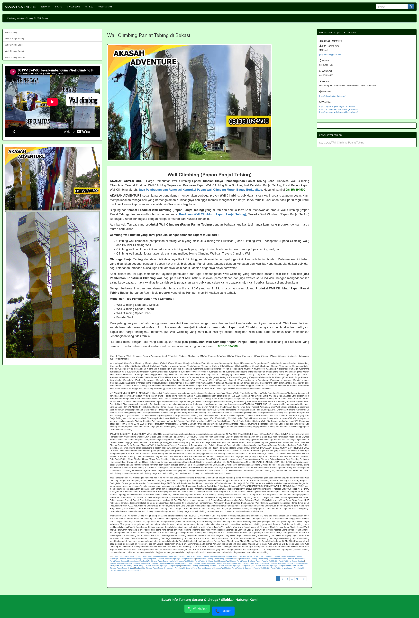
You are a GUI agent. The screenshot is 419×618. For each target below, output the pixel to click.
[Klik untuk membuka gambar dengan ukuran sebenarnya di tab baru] (189, 102)
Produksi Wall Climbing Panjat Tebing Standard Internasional (263, 559)
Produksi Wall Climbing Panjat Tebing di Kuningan (233, 568)
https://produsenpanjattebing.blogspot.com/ (338, 109)
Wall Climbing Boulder (15, 57)
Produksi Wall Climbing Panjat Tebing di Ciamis (198, 566)
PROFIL (58, 6)
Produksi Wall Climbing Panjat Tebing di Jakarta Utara (172, 563)
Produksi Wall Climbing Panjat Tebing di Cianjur (235, 566)
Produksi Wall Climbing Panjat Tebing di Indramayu (154, 568)
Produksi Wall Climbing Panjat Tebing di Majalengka (273, 568)
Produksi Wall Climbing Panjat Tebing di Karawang (194, 568)
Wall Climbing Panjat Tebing (347, 142)
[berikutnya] (304, 578)
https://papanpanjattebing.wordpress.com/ (337, 106)
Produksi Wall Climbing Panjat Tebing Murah (184, 556)
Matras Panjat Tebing (14, 38)
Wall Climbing (11, 32)
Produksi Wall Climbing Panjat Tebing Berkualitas (253, 556)
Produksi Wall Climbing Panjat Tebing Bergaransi (138, 559)
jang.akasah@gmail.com (330, 54)
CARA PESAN (73, 6)
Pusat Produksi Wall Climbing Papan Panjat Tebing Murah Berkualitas (140, 556)
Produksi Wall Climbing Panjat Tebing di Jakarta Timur (130, 563)
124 (298, 578)
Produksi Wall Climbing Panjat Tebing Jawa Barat (212, 563)
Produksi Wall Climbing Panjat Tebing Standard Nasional (217, 559)
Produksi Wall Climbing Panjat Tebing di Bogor (162, 566)
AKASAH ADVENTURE (20, 6)
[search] (411, 6)
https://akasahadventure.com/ (332, 96)
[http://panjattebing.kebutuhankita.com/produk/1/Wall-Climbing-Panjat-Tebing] (52, 285)
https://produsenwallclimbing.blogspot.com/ (338, 112)
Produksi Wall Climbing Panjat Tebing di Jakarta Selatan (283, 561)
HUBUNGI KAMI (105, 6)
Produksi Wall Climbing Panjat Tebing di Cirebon (273, 566)
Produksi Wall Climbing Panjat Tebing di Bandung (250, 563)
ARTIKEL (89, 6)
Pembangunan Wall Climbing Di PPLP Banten (27, 18)
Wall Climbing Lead (14, 44)
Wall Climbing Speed (14, 50)
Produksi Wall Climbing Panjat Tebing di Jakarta (158, 561)
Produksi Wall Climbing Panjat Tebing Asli (218, 556)
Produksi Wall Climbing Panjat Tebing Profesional (176, 559)
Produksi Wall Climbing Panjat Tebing (129, 566)
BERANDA (45, 6)
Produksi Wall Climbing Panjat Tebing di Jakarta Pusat (239, 561)
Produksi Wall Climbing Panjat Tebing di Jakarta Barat (197, 561)
